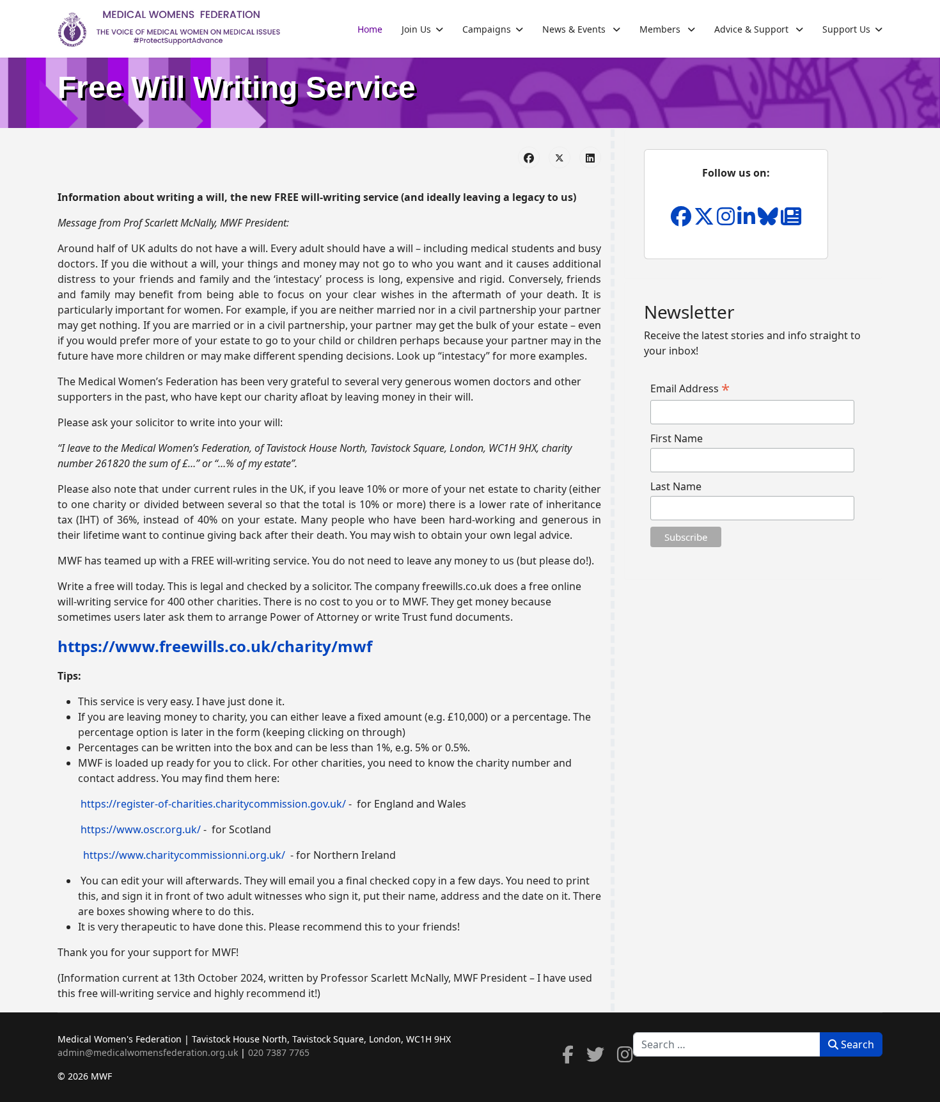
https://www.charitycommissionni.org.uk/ (184, 855)
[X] (705, 220)
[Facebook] (529, 157)
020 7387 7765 (278, 1052)
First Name (676, 438)
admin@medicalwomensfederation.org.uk (148, 1052)
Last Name (675, 486)
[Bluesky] (769, 220)
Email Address (690, 388)
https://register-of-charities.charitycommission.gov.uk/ (213, 804)
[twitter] (595, 1057)
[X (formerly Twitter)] (559, 157)
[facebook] (568, 1057)
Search (856, 1044)
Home (369, 29)
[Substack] (791, 220)
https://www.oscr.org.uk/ (141, 829)
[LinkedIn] (590, 157)
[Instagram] (727, 220)
